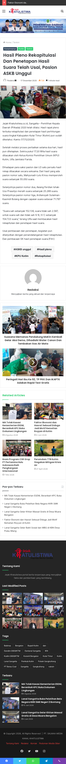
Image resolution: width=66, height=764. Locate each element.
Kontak (34, 743)
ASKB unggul (23, 249)
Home (8, 42)
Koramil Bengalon (31, 656)
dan (44, 645)
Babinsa (7, 645)
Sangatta (25, 666)
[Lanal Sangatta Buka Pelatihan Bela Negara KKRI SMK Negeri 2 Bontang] (33, 598)
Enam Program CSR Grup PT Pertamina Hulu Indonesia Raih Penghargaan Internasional (16, 465)
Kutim (59, 656)
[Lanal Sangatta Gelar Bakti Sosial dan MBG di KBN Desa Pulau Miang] (33, 610)
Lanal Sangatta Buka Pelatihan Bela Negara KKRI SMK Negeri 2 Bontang (41, 700)
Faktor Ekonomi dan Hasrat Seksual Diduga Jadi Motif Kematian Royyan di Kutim (47, 427)
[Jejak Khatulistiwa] (20, 11)
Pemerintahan (10, 49)
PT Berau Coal (10, 666)
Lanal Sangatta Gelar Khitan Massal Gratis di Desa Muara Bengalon (41, 714)
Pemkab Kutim (27, 661)
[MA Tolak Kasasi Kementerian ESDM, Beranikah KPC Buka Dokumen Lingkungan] (17, 411)
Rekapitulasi (43, 255)
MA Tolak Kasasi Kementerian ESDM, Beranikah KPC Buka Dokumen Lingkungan (14, 427)
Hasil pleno (45, 249)
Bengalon (19, 645)
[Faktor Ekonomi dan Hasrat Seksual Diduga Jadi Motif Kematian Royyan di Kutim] (49, 411)
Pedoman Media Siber (49, 743)
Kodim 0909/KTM (11, 656)
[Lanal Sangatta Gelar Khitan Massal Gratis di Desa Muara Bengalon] (54, 598)
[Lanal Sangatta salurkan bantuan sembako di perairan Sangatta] (54, 610)
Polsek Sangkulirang (47, 661)
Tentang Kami (12, 743)
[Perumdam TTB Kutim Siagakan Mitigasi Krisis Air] (49, 448)
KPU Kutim (22, 255)
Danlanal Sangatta (33, 651)
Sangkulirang (38, 666)
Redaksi (10, 80)
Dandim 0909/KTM (12, 651)
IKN (46, 651)
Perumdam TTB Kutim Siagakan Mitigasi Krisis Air (47, 462)
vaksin (51, 666)
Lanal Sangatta (10, 661)
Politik (21, 49)
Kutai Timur (48, 656)
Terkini (16, 42)
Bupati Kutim (33, 645)
